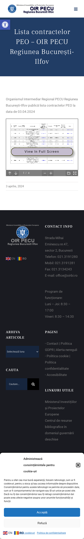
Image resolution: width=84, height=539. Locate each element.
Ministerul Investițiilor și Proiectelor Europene (61, 408)
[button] (5, 25)
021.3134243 (62, 269)
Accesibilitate (57, 375)
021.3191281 (65, 263)
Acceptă (42, 512)
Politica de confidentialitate (51, 533)
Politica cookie (58, 356)
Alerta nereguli (66, 350)
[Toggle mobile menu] (76, 9)
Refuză (42, 523)
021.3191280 (67, 257)
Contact (52, 343)
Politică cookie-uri (25, 533)
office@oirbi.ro (67, 275)
